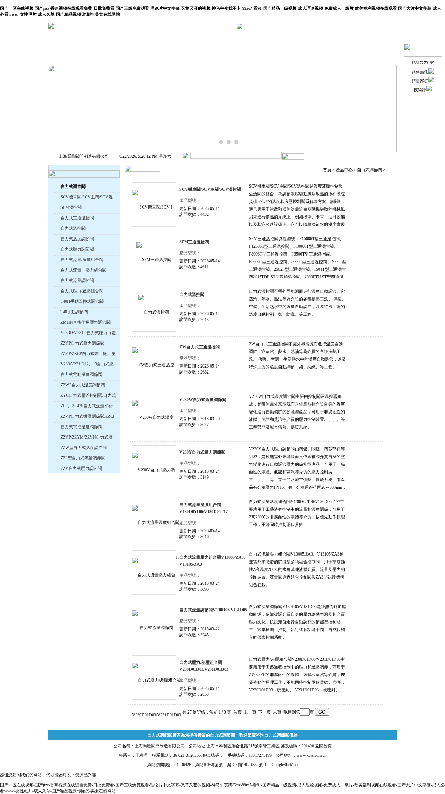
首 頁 (75, 59)
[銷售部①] (431, 72)
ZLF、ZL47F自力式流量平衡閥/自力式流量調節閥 (86, 406)
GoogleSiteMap (285, 764)
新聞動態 (201, 59)
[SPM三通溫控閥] (154, 257)
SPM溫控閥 (71, 207)
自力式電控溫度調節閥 (81, 426)
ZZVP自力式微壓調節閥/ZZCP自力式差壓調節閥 (87, 417)
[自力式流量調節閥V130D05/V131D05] (154, 625)
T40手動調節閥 (74, 311)
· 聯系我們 (370, 42)
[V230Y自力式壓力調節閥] (154, 467)
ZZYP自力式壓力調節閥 (82, 343)
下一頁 (264, 712)
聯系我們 (367, 59)
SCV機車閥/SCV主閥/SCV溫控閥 (86, 198)
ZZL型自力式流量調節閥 (82, 458)
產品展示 (159, 59)
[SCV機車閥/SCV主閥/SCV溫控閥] (154, 204)
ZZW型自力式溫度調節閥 (83, 447)
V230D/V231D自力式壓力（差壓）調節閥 (88, 333)
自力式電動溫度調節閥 (81, 374)
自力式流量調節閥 (77, 280)
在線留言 (326, 59)
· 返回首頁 (370, 32)
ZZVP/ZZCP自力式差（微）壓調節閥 (87, 354)
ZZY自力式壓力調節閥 (81, 468)
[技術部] (429, 89)
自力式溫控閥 (73, 228)
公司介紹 (117, 59)
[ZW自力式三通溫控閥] (154, 362)
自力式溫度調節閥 (77, 238)
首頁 (327, 169)
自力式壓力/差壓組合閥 (81, 291)
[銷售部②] (431, 81)
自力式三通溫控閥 (77, 217)
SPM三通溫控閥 (194, 241)
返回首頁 (323, 746)
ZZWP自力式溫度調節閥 (82, 385)
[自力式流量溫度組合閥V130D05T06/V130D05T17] (154, 520)
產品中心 (344, 169)
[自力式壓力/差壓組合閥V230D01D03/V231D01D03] (154, 677)
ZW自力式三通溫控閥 (199, 347)
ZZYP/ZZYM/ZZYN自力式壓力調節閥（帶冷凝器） (86, 438)
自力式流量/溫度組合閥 (81, 259)
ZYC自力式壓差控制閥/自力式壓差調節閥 (88, 396)
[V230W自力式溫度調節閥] (154, 415)
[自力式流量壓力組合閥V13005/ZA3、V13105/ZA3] (154, 572)
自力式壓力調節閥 (77, 249)
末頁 (277, 712)
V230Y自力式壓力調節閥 (202, 452)
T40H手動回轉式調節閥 (82, 301)
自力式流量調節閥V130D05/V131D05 (213, 609)
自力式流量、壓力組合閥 (83, 270)
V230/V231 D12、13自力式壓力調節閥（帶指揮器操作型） (87, 365)
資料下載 (284, 59)
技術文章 (242, 59)
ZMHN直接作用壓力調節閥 (85, 322)
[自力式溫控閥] (154, 310)
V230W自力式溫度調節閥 (202, 399)
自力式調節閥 (369, 169)
